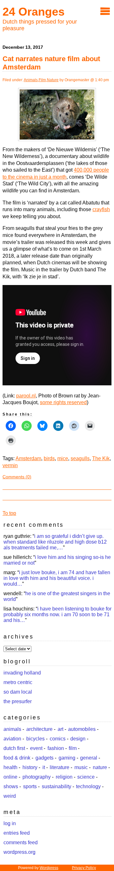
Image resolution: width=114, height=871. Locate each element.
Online (10, 777)
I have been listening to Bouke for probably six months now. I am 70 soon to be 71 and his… (57, 614)
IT (43, 767)
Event (36, 748)
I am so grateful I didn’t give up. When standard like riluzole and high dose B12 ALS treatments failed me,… (55, 541)
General (88, 757)
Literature (59, 767)
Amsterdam (28, 458)
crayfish (101, 209)
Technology (88, 786)
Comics (58, 738)
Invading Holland (22, 672)
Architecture (39, 729)
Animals (31, 80)
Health (10, 767)
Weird (9, 796)
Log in (9, 823)
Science (86, 777)
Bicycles (35, 738)
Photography (36, 777)
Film (42, 80)
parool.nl (26, 395)
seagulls (80, 458)
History (29, 767)
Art (60, 729)
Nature (53, 80)
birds (49, 458)
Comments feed (20, 842)
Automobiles (82, 729)
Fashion (56, 748)
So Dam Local (17, 692)
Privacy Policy (84, 868)
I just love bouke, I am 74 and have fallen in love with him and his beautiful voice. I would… (56, 578)
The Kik (101, 458)
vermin (10, 465)
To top (9, 513)
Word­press (49, 868)
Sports (30, 786)
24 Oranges (34, 11)
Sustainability (56, 786)
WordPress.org (19, 852)
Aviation (12, 738)
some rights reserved (63, 402)
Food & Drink (16, 757)
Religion (64, 777)
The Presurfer (17, 701)
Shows (10, 786)
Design (78, 738)
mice (62, 458)
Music (81, 767)
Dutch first (14, 748)
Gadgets (44, 757)
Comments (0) (17, 476)
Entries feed (16, 833)
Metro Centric (17, 682)
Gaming (67, 757)
